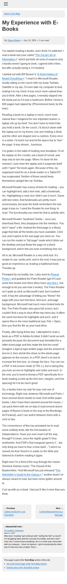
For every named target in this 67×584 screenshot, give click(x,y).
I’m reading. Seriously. (14, 530)
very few (51, 283)
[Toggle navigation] (33, 3)
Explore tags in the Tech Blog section (23, 567)
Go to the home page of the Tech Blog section (27, 564)
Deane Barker (14, 40)
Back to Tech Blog (12, 14)
